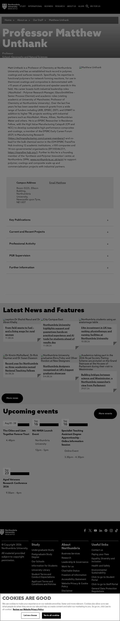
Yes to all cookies (51, 615)
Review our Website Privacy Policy (28, 610)
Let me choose (30, 615)
